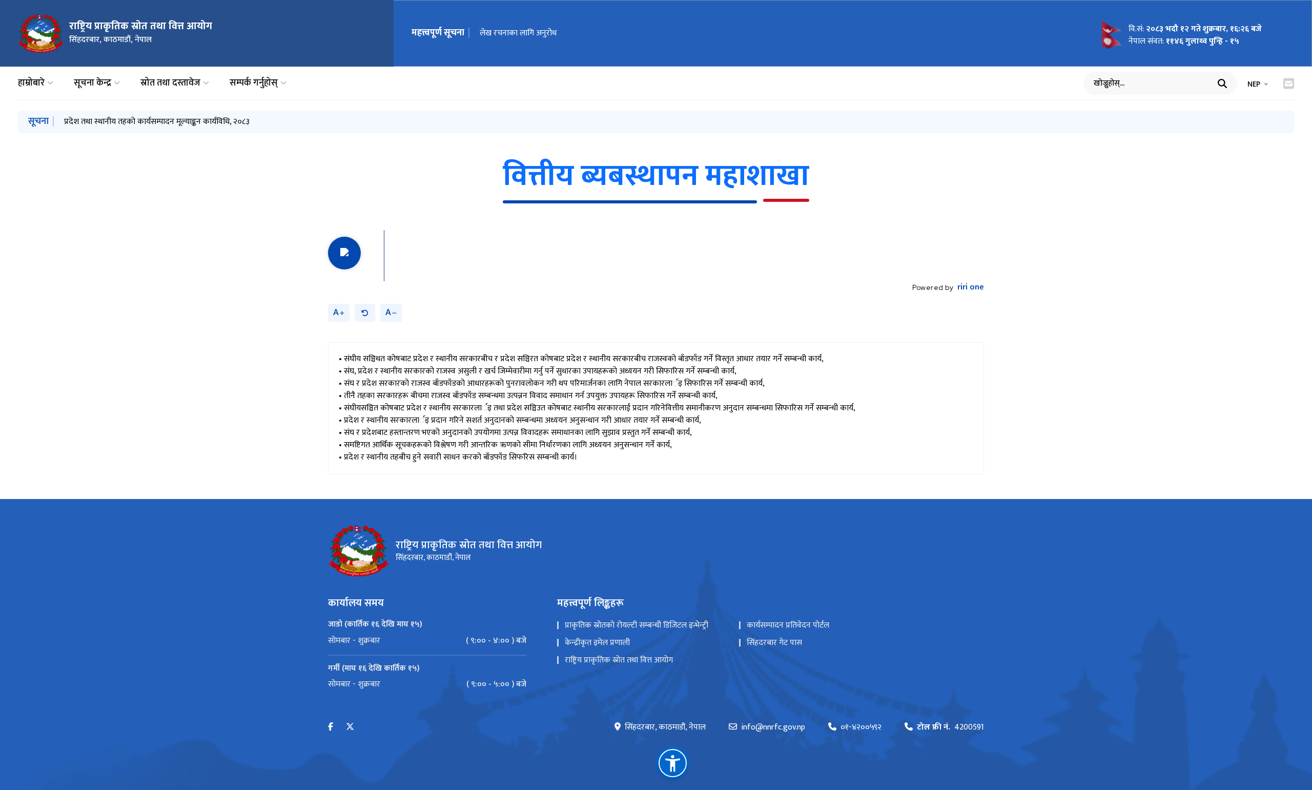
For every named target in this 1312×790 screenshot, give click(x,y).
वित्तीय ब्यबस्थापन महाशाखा (656, 176)
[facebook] (330, 727)
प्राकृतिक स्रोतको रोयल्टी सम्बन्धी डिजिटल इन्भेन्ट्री (636, 625)
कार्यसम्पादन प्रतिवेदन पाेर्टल (788, 625)
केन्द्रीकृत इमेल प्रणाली (597, 643)
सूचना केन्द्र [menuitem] (92, 83)
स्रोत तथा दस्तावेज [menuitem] (170, 83)
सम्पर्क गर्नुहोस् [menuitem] (254, 83)
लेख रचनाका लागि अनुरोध (518, 33)
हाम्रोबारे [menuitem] (31, 83)
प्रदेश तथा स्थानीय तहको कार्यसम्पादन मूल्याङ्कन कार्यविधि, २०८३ (157, 122)
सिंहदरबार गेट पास (774, 643)
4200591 (950, 727)
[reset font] (365, 313)
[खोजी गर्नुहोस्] (1222, 83)
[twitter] (350, 727)
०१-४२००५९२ (860, 727)
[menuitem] (427, 641)
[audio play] (344, 253)
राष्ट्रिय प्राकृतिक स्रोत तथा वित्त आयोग (619, 660)
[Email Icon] (1288, 83)
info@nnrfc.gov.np (773, 727)
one (970, 287)
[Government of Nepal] (41, 33)
